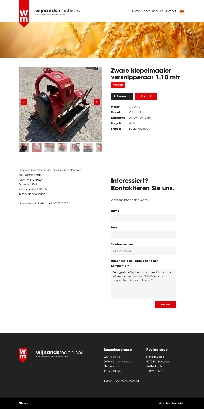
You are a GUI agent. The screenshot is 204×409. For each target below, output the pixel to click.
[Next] (97, 102)
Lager (146, 11)
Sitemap (24, 403)
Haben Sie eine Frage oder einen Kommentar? (134, 263)
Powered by (157, 403)
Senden (165, 304)
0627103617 (114, 371)
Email (114, 227)
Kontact (170, 11)
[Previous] (24, 102)
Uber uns (157, 11)
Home (136, 11)
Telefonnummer (122, 244)
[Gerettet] (122, 96)
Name (115, 210)
